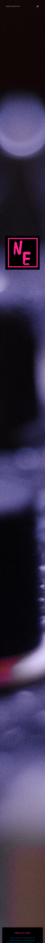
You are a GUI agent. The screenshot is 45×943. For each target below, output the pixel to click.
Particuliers (15, 938)
